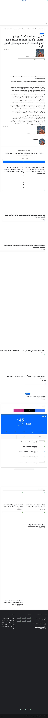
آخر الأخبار (41, 33)
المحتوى (10, 622)
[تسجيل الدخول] (40, 24)
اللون (13, 622)
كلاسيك (3, 624)
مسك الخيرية (7, 626)
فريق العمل (7, 624)
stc (7, 620)
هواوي (13, 628)
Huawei (13, 618)
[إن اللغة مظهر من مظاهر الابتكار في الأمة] (42, 448)
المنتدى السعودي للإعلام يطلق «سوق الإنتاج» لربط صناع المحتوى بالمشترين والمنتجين (13, 506)
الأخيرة (24, 436)
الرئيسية (2, 715)
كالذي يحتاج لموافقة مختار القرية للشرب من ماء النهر (28, 451)
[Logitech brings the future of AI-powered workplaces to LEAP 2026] (29, 618)
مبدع (25, 715)
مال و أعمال (12, 626)
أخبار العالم (3, 620)
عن (10, 624)
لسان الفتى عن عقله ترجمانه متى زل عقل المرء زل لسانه (28, 462)
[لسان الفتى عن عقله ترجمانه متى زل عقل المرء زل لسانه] (42, 463)
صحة (13, 624)
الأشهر (39, 436)
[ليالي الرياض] (24, 11)
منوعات (3, 626)
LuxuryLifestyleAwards (6, 618)
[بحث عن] (44, 24)
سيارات (3, 622)
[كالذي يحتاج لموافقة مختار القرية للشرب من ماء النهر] (42, 453)
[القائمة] (46, 24)
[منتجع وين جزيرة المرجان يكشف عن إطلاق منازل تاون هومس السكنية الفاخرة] (19, 710)
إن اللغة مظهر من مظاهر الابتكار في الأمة (30, 446)
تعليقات (8, 436)
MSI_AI (10, 620)
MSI (13, 620)
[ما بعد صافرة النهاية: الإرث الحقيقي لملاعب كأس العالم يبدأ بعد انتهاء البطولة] (19, 664)
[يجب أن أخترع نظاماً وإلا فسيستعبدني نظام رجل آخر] (42, 458)
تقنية (6, 622)
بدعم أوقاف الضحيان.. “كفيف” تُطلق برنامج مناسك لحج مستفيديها (36, 397)
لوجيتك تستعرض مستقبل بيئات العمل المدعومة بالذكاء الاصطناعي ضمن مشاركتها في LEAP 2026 (35, 506)
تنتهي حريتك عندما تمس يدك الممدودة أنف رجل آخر (29, 441)
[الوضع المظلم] (42, 24)
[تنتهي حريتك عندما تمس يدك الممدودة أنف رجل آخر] (42, 442)
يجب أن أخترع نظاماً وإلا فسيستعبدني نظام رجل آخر (29, 457)
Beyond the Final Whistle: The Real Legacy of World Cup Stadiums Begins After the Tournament (13, 602)
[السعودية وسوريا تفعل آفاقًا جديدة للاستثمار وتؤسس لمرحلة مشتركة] (35, 517)
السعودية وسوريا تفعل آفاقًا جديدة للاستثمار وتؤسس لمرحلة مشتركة (36, 525)
